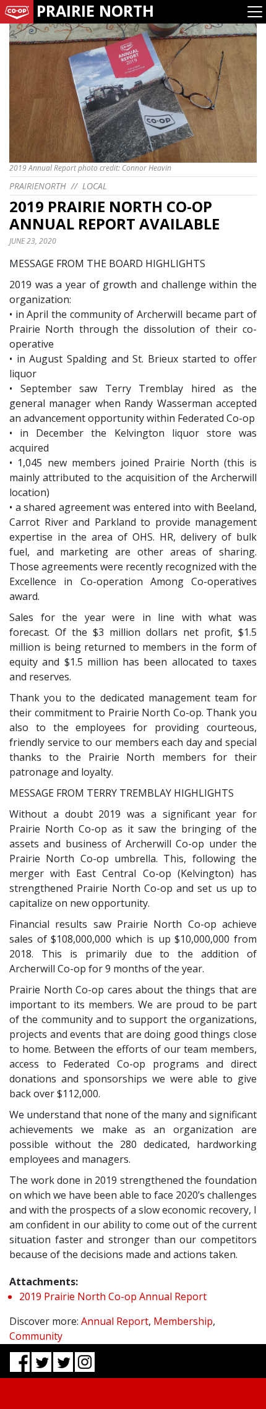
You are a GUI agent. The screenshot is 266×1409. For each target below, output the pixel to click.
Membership (183, 1321)
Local (94, 186)
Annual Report (114, 1321)
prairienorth (37, 186)
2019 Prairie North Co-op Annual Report (113, 1296)
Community (35, 1336)
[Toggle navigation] (255, 12)
